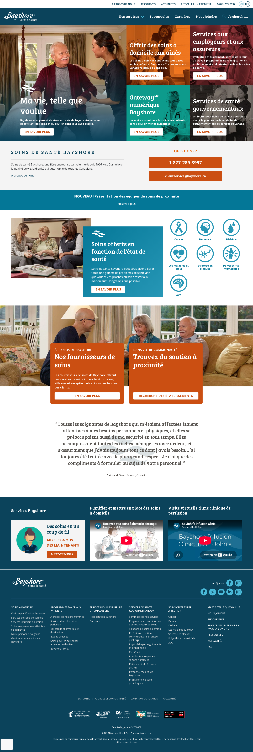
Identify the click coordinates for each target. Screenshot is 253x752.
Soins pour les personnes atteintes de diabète (64, 642)
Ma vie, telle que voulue (224, 607)
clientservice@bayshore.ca (185, 176)
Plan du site (83, 698)
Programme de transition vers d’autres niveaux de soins (145, 622)
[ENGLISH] (241, 4)
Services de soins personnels (27, 617)
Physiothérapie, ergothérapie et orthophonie (145, 646)
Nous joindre (206, 16)
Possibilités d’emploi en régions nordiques (142, 658)
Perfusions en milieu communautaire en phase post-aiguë (143, 636)
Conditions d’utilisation (144, 698)
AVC (170, 642)
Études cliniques (59, 636)
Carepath (95, 621)
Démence (173, 621)
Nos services (129, 16)
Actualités (168, 4)
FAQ (210, 647)
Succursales (159, 16)
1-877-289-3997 (226, 4)
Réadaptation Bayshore (103, 616)
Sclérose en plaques (179, 634)
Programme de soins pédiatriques (140, 681)
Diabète (172, 625)
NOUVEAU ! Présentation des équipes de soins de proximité (126, 196)
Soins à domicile (22, 607)
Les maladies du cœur (180, 629)
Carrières (182, 16)
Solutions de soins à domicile (145, 628)
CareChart (134, 652)
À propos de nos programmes (67, 616)
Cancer (172, 616)
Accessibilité (169, 698)
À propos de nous (123, 4)
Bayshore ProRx (59, 648)
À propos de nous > (23, 175)
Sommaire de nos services (144, 616)
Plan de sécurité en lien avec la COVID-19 (223, 627)
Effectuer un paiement (196, 4)
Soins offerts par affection (180, 609)
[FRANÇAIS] (247, 4)
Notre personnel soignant (25, 634)
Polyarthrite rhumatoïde (181, 638)
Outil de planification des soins (28, 613)
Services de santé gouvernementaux (141, 609)
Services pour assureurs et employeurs (106, 609)
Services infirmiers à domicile (27, 622)
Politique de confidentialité (110, 698)
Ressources (148, 4)
